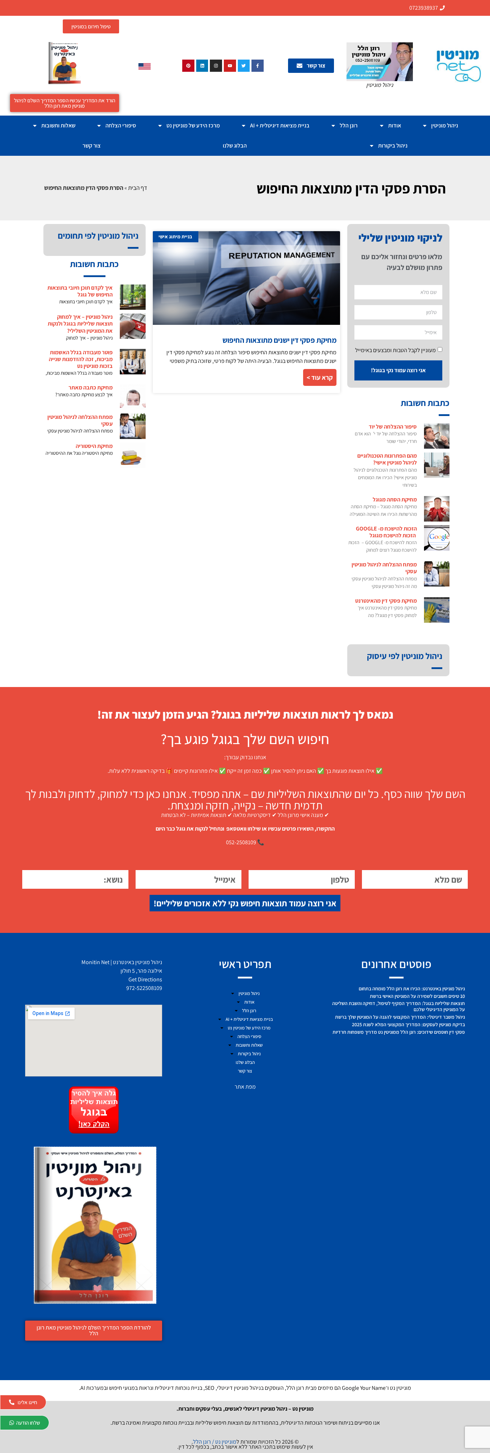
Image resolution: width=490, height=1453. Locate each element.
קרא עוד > (320, 377)
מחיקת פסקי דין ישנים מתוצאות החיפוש (279, 340)
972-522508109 (144, 988)
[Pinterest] (188, 66)
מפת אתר (245, 1086)
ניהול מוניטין (444, 125)
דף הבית (137, 188)
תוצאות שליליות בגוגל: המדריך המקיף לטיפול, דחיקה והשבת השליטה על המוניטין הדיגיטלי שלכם (398, 1006)
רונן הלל (349, 125)
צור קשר (92, 145)
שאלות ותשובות (58, 125)
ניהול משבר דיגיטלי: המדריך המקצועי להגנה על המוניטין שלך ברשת (400, 1017)
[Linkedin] (202, 66)
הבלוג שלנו (235, 145)
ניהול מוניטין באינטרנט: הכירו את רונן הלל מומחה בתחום (412, 988)
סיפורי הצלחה (120, 125)
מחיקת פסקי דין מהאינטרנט (386, 600)
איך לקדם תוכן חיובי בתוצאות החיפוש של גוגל (80, 291)
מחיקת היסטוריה (94, 446)
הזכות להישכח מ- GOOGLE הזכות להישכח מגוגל (386, 532)
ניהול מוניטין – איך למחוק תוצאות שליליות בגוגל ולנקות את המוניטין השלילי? (80, 323)
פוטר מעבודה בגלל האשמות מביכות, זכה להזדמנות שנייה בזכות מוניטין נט (81, 359)
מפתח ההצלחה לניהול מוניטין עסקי (384, 568)
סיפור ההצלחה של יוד (393, 426)
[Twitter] (244, 66)
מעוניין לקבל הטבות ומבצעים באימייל (395, 350)
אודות (394, 125)
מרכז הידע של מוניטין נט (193, 125)
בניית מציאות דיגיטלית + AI (280, 125)
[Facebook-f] (257, 66)
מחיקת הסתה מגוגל (395, 499)
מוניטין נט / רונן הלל (214, 1441)
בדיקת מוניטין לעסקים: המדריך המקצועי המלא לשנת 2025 (408, 1024)
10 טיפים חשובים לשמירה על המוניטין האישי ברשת (417, 996)
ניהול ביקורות (392, 145)
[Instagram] (216, 66)
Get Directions (145, 979)
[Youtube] (230, 66)
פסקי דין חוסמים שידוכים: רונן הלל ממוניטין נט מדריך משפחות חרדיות (399, 1032)
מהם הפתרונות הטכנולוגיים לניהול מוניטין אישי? (387, 459)
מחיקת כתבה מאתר (91, 387)
